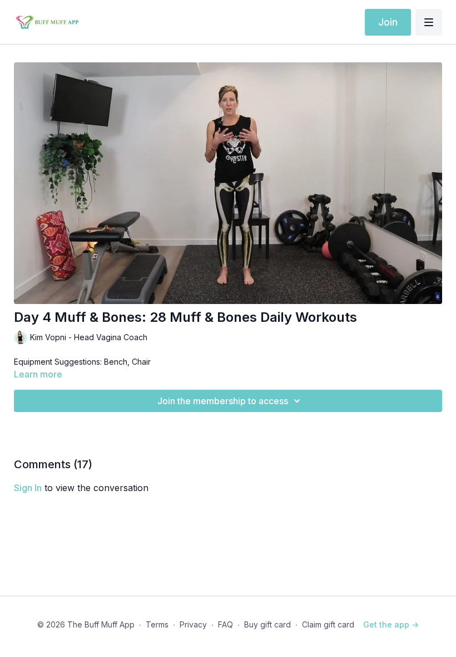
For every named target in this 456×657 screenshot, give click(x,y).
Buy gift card (267, 624)
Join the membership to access (222, 400)
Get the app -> (391, 624)
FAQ (225, 624)
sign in (28, 487)
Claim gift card (328, 624)
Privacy (193, 624)
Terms (157, 624)
